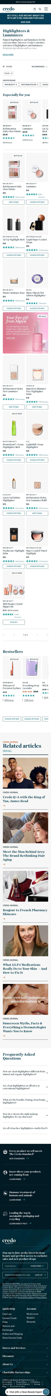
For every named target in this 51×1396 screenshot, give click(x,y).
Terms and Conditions (26, 1297)
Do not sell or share (17, 1386)
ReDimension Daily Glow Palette (12, 130)
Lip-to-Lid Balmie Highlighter (11, 499)
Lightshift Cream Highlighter (34, 445)
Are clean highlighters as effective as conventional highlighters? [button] (21, 1087)
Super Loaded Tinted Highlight (36, 552)
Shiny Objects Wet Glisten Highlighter (35, 294)
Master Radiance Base (14, 292)
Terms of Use (7, 1384)
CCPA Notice (35, 1382)
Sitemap (37, 1384)
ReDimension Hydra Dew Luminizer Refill (36, 499)
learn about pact (18, 1223)
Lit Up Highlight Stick (14, 239)
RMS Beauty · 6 (11, 85)
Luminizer (28, 128)
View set (14, 622)
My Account (32, 1313)
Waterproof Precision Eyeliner (12, 687)
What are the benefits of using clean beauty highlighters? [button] (24, 1101)
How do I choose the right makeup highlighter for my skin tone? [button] (20, 1115)
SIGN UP (38, 1275)
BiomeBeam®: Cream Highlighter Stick (13, 445)
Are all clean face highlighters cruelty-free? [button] (24, 1128)
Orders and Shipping (12, 1333)
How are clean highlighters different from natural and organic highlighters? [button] (24, 1073)
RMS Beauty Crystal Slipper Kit (12, 605)
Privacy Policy (41, 1297)
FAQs (5, 1322)
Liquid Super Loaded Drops (36, 241)
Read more (8, 55)
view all (7, 750)
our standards (17, 1158)
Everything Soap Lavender (31, 687)
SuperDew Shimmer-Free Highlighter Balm (36, 391)
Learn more (15, 1179)
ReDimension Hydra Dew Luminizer (13, 390)
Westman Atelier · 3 (29, 85)
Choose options (37, 202)
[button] (35, 9)
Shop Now (25, 22)
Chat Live (7, 1314)
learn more (15, 1200)
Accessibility (7, 1382)
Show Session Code (12, 1337)
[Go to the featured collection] (25, 333)
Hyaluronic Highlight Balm (13, 552)
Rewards (31, 1321)
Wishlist (31, 1317)
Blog (4, 1386)
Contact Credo (9, 1318)
